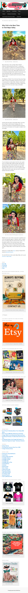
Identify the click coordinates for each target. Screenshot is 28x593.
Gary (14, 250)
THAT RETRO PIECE (6, 472)
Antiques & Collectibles (11, 13)
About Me (8, 11)
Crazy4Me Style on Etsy (7, 462)
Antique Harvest (5, 445)
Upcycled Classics (9, 252)
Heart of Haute (5, 468)
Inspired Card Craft (6, 469)
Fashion (3, 13)
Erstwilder (4, 465)
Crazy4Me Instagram (6, 458)
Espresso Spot (5, 466)
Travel (19, 13)
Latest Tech (19, 16)
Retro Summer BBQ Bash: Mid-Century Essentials (12, 433)
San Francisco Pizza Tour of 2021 (8, 16)
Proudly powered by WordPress (14, 590)
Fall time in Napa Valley (6, 256)
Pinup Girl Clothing (6, 470)
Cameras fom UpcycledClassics (8, 453)
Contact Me (14, 11)
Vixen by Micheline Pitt (7, 476)
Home (3, 11)
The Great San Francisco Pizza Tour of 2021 (11, 447)
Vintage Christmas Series (7, 448)
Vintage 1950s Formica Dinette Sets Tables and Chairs (13, 435)
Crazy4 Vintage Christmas (7, 456)
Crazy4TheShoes (5, 463)
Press (19, 11)
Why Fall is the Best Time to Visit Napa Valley (11, 26)
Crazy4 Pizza (5, 455)
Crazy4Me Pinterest (6, 459)
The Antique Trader (6, 473)
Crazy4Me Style (5, 460)
